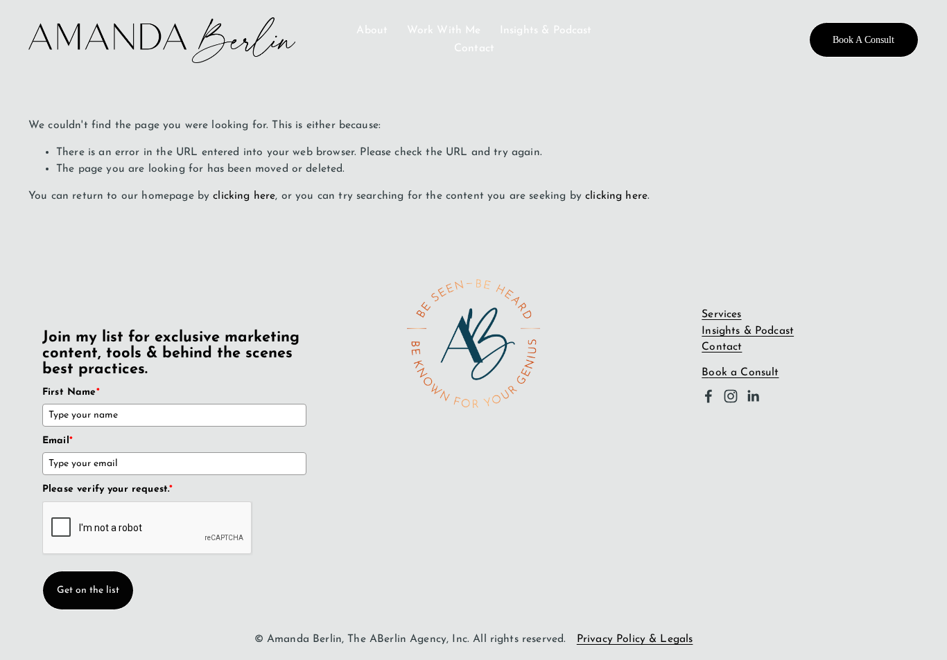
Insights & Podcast (546, 30)
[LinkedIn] (753, 396)
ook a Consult (744, 372)
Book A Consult (863, 40)
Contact (474, 48)
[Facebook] (708, 396)
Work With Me (444, 30)
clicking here (244, 196)
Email (57, 441)
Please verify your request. (107, 489)
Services (721, 315)
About (372, 30)
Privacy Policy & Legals (635, 639)
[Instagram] (731, 396)
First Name (71, 392)
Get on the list (88, 590)
